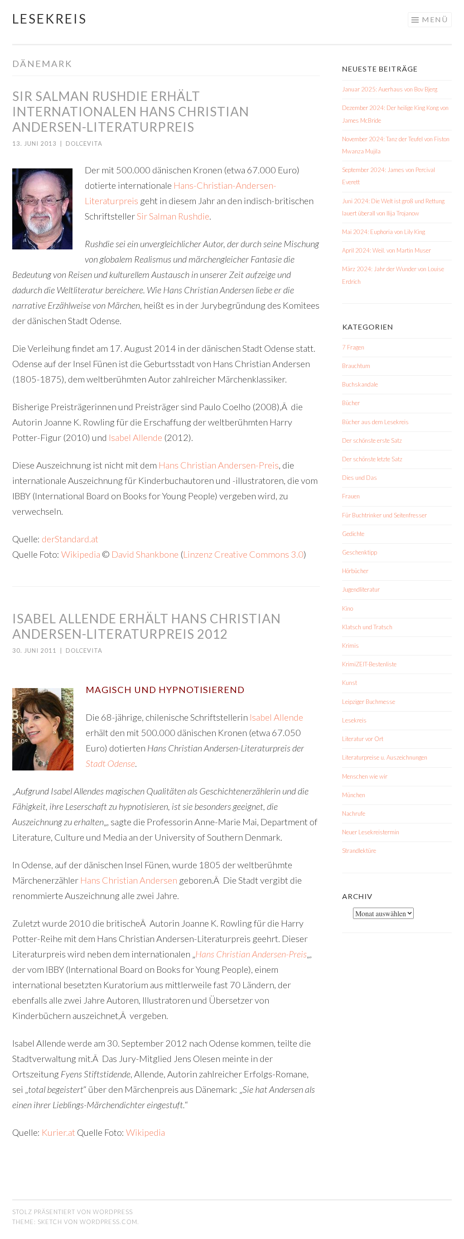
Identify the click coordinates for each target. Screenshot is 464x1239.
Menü (435, 19)
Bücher (351, 403)
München (353, 795)
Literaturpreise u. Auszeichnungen (384, 757)
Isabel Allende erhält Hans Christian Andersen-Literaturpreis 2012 (146, 626)
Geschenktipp (359, 552)
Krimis (350, 645)
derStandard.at (70, 538)
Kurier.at (58, 1132)
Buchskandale (360, 384)
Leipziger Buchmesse (368, 701)
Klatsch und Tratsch (367, 627)
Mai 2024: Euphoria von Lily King (383, 231)
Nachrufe (353, 813)
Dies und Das (359, 477)
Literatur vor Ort (362, 738)
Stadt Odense (110, 763)
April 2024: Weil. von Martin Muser (386, 250)
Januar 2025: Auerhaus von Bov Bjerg (389, 89)
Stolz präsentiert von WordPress (72, 1211)
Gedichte (353, 533)
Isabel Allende (135, 437)
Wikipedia (80, 554)
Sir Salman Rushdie (173, 215)
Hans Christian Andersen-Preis (219, 464)
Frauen (351, 496)
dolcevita (84, 143)
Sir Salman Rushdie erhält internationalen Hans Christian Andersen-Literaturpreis (130, 111)
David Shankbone (145, 554)
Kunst (349, 682)
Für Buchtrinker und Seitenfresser (384, 515)
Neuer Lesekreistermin (370, 832)
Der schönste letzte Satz (372, 459)
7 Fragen (353, 347)
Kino (347, 608)
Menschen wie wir (364, 776)
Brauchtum (356, 365)
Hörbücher (355, 570)
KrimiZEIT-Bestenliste (369, 664)
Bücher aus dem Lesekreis (375, 422)
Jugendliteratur (361, 589)
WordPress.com (108, 1221)
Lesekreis (49, 18)
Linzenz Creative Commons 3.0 (243, 554)
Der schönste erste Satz (372, 440)
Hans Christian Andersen (129, 880)
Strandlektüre (359, 850)
